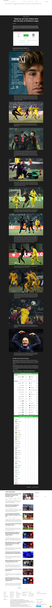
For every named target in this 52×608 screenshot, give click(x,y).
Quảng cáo (41, 601)
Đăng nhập (46, 1)
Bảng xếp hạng (24, 595)
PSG (9, 526)
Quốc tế (24, 3)
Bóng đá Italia (11, 597)
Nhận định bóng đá (18, 593)
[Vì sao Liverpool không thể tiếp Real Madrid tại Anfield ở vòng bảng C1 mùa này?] (28, 516)
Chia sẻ (45, 496)
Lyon (12, 563)
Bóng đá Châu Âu (26, 16)
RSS (36, 599)
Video (40, 3)
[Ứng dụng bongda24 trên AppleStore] (45, 593)
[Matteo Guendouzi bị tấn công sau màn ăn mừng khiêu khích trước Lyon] (28, 563)
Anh (11, 3)
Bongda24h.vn (45, 604)
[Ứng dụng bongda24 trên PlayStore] (42, 593)
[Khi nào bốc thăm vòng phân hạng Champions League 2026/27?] (28, 507)
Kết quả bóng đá (24, 594)
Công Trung (28, 487)
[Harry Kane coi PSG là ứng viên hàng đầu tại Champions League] (28, 526)
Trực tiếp (5, 597)
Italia (18, 3)
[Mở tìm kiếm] (42, 1)
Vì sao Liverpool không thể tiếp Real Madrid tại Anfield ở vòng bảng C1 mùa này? (13, 515)
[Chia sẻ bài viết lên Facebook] (36, 23)
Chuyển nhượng (33, 3)
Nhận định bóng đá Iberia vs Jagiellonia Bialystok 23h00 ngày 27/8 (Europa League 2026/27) (13, 543)
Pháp (21, 3)
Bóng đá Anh (11, 593)
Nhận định (37, 3)
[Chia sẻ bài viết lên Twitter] (38, 23)
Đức (19, 3)
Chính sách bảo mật (31, 594)
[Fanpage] (43, 599)
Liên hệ (38, 601)
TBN (13, 3)
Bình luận (29, 3)
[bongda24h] (4, 4)
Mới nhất (24, 1)
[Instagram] (45, 599)
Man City (11, 499)
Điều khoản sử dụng (31, 593)
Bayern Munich (15, 499)
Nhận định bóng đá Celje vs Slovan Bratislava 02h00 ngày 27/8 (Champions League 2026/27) (13, 579)
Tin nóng (6, 3)
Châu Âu (15, 3)
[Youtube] (47, 599)
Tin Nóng (5, 593)
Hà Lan (8, 572)
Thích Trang (36, 496)
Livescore (17, 597)
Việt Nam (9, 3)
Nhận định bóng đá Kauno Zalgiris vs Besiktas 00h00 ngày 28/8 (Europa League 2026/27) (12, 533)
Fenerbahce (8, 563)
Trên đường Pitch (31, 1)
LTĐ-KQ (26, 3)
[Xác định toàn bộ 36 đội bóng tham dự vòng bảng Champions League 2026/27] (28, 554)
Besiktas (8, 536)
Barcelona (7, 499)
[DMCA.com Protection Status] (38, 606)
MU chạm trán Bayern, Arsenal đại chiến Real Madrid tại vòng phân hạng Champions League (13, 495)
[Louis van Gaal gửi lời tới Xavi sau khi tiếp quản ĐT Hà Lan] (28, 572)
